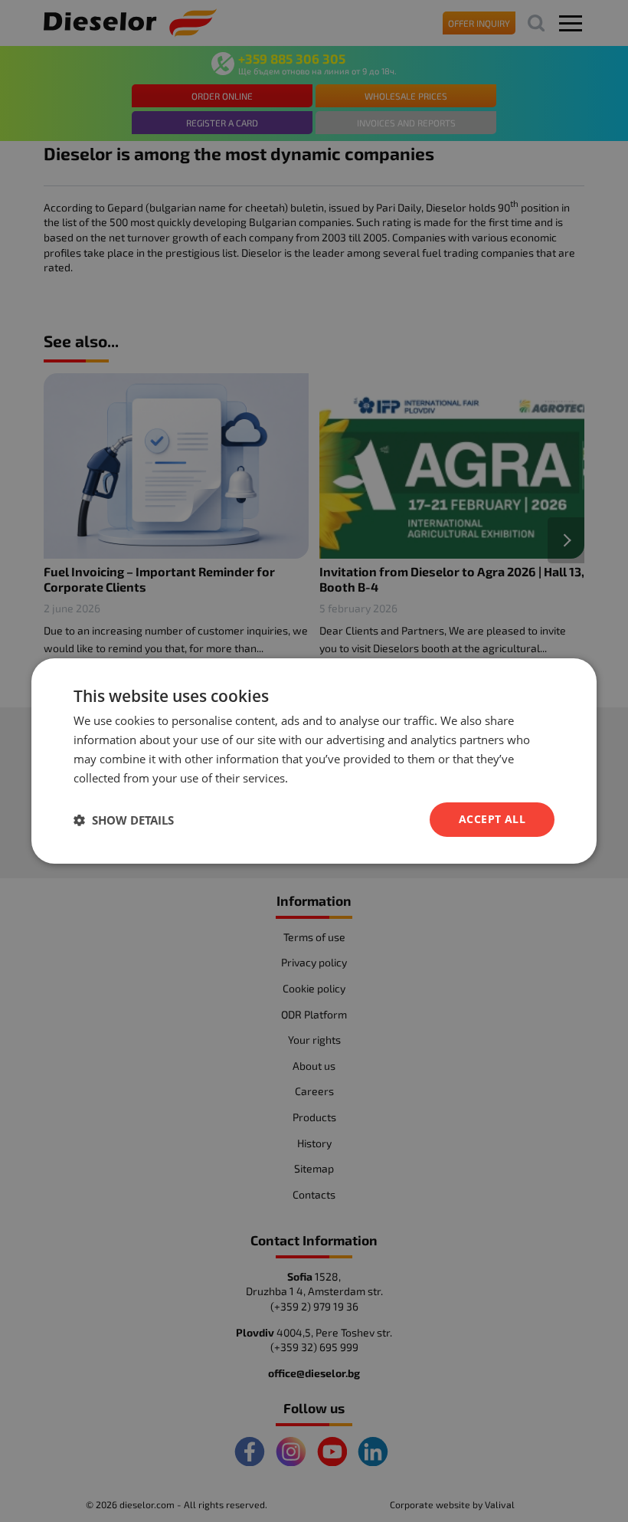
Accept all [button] (492, 819)
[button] (124, 820)
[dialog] (314, 761)
